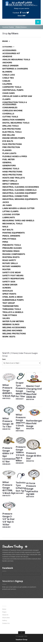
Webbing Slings (10, 324)
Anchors (7, 63)
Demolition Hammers (13, 120)
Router (6, 269)
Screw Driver (9, 285)
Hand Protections (12, 172)
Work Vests (8, 337)
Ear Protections (11, 129)
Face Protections (12, 144)
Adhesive (7, 56)
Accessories (9, 50)
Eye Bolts (7, 141)
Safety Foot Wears (12, 275)
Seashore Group (21, 639)
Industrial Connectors (15, 196)
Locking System (11, 214)
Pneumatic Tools (11, 245)
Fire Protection (11, 147)
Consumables (9, 107)
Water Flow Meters (13, 321)
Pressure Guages (12, 248)
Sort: (4, 359)
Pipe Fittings (9, 239)
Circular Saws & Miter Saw (17, 96)
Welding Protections (14, 334)
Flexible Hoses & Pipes (14, 156)
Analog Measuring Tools (16, 59)
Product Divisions (21, 27)
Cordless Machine (12, 111)
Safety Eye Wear (11, 272)
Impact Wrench (10, 184)
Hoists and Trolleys (13, 178)
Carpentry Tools (11, 87)
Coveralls (8, 114)
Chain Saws (8, 93)
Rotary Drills (10, 263)
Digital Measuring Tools (15, 123)
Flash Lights (9, 153)
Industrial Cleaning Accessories (20, 187)
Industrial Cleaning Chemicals (19, 190)
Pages (4, 612)
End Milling (8, 135)
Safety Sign (8, 282)
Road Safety (9, 260)
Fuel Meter (8, 159)
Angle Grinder (10, 66)
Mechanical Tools (12, 224)
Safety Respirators (13, 279)
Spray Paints (9, 294)
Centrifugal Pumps (12, 90)
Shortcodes (6, 617)
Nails (5, 227)
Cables (6, 81)
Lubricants (8, 217)
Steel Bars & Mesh (12, 297)
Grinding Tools (10, 169)
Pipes (5, 242)
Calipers (7, 84)
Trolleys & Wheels (12, 312)
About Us (5, 615)
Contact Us (6, 623)
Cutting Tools (10, 117)
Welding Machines (12, 330)
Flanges (6, 150)
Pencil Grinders (11, 236)
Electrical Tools (12, 132)
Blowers (7, 72)
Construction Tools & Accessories (14, 103)
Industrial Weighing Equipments (20, 199)
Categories (7, 47)
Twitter (24, 13)
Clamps (6, 99)
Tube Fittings (9, 315)
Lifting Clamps (10, 211)
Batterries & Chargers (15, 69)
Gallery (4, 620)
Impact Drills (9, 181)
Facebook (16, 13)
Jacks (5, 202)
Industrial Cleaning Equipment (19, 193)
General (7, 162)
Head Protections (12, 175)
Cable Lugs (8, 75)
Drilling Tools (10, 126)
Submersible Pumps (13, 300)
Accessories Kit (11, 53)
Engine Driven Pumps (13, 138)
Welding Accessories (14, 327)
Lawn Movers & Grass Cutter (18, 208)
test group (8, 303)
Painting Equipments (13, 233)
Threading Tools (11, 309)
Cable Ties (8, 78)
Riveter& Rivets (10, 257)
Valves (6, 318)
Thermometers (10, 306)
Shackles (7, 291)
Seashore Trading (8, 27)
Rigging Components (13, 254)
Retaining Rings (10, 251)
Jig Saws (7, 205)
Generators (9, 166)
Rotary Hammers (11, 266)
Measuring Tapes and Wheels (18, 221)
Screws (6, 288)
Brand (5, 41)
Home (4, 609)
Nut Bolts (7, 230)
